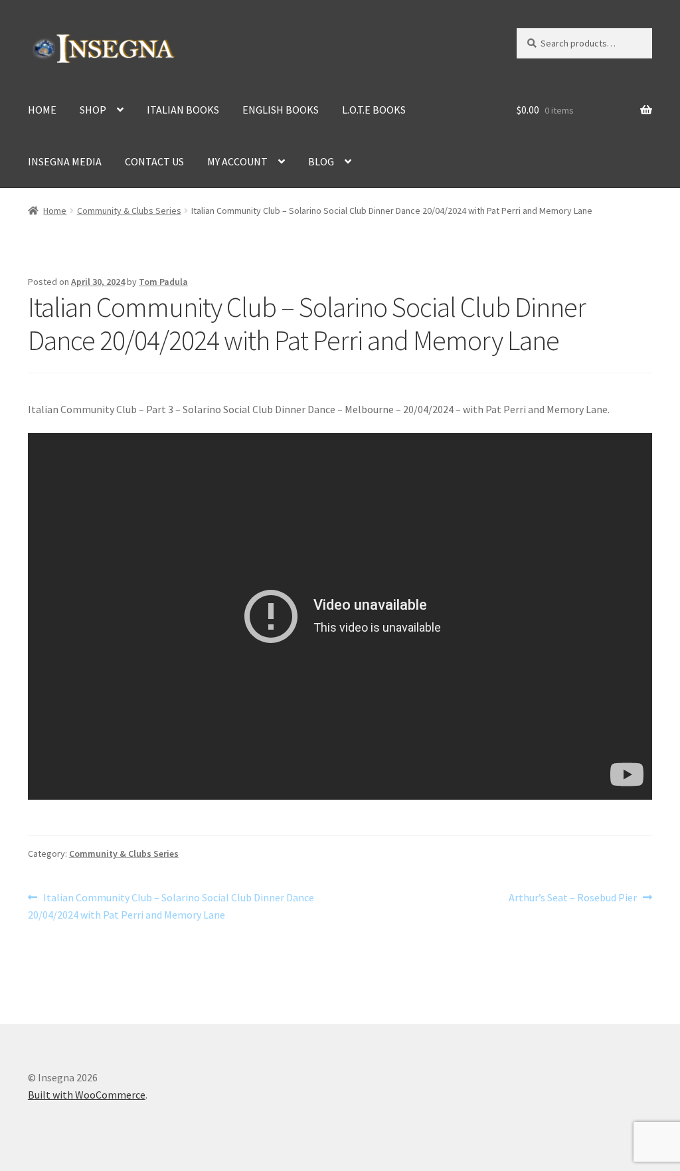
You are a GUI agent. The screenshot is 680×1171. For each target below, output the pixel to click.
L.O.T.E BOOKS (374, 109)
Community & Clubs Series (129, 211)
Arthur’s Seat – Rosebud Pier (573, 898)
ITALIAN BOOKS (183, 109)
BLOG (321, 161)
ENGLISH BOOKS (280, 109)
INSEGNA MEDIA (65, 161)
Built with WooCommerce (86, 1094)
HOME (42, 109)
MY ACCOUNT (237, 161)
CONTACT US (154, 161)
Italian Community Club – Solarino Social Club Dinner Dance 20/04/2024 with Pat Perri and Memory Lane (171, 905)
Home (54, 211)
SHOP (93, 109)
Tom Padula (163, 282)
